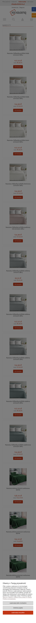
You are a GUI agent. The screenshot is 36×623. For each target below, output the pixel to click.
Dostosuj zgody (18, 608)
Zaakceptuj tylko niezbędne (18, 603)
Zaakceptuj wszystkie (18, 612)
